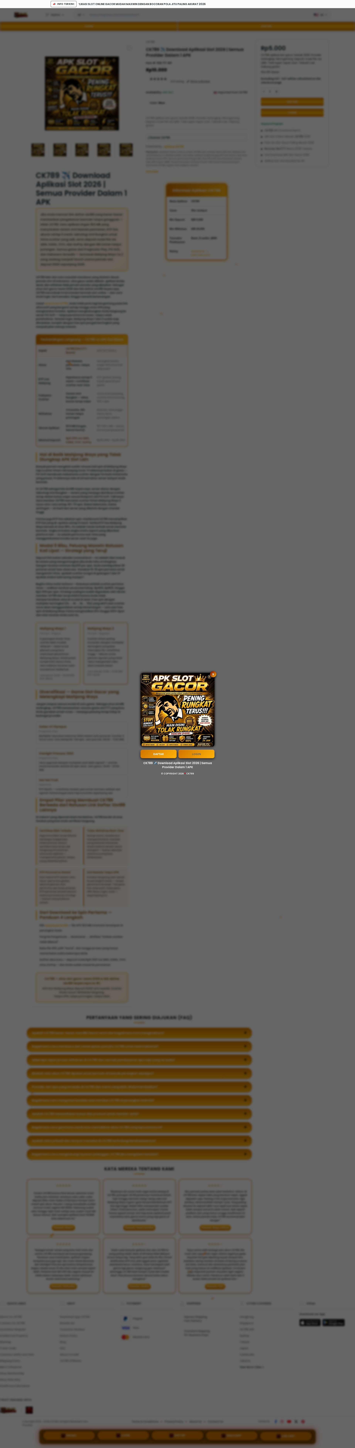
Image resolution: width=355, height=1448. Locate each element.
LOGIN (196, 754)
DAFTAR (158, 754)
